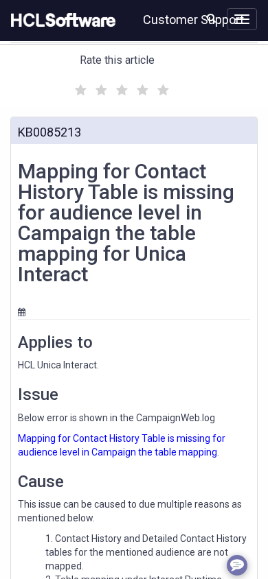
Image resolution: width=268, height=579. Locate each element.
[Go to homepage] (60, 20)
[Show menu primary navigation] (242, 19)
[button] (211, 17)
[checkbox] (79, 86)
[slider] (120, 88)
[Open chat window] (237, 565)
